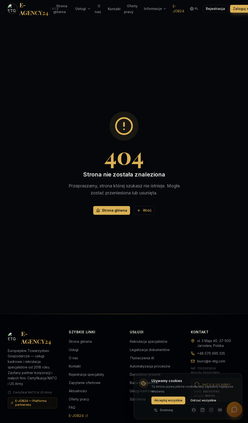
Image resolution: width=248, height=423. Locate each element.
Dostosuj (166, 410)
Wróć (147, 210)
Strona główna (114, 210)
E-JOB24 (178, 8)
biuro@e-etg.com (211, 361)
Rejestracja (215, 9)
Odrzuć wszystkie (203, 400)
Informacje (153, 9)
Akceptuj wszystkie (168, 400)
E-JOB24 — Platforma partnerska (30, 403)
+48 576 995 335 (211, 353)
